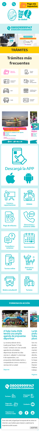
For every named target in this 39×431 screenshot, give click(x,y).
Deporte (6, 369)
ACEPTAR (34, 428)
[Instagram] (20, 414)
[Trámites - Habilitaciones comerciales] (29, 94)
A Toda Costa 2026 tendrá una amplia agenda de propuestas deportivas (15, 335)
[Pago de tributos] (9, 229)
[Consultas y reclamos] (9, 250)
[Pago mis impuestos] (29, 8)
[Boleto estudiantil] (9, 293)
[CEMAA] (29, 207)
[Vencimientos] (29, 250)
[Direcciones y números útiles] (29, 229)
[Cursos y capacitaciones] (9, 207)
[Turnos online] (9, 272)
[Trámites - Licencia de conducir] (9, 85)
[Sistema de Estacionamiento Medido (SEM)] (9, 94)
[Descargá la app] (19, 186)
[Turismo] (29, 293)
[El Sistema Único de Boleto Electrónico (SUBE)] (9, 104)
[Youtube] (32, 414)
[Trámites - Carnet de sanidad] (29, 104)
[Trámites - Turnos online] (29, 76)
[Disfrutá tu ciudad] (29, 272)
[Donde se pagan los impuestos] (29, 85)
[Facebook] (26, 414)
